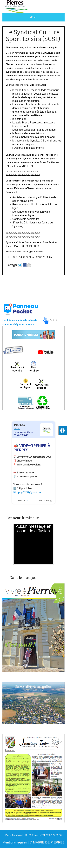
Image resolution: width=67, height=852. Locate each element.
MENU (33, 17)
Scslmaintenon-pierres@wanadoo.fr (24, 251)
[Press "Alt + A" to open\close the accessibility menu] (62, 430)
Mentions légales (15, 842)
